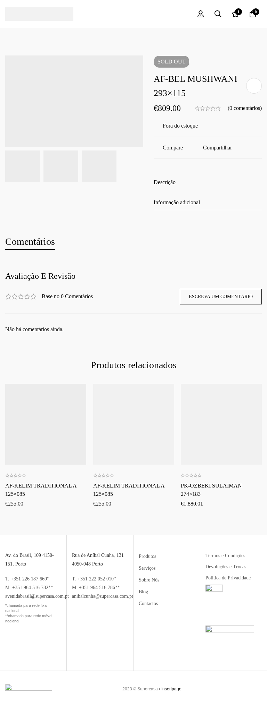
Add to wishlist (254, 86)
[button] (45, 400)
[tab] (30, 241)
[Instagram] (259, 689)
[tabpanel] (133, 302)
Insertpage (171, 689)
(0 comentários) (245, 108)
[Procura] (218, 14)
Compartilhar (217, 147)
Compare (173, 147)
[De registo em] (200, 14)
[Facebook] (255, 689)
